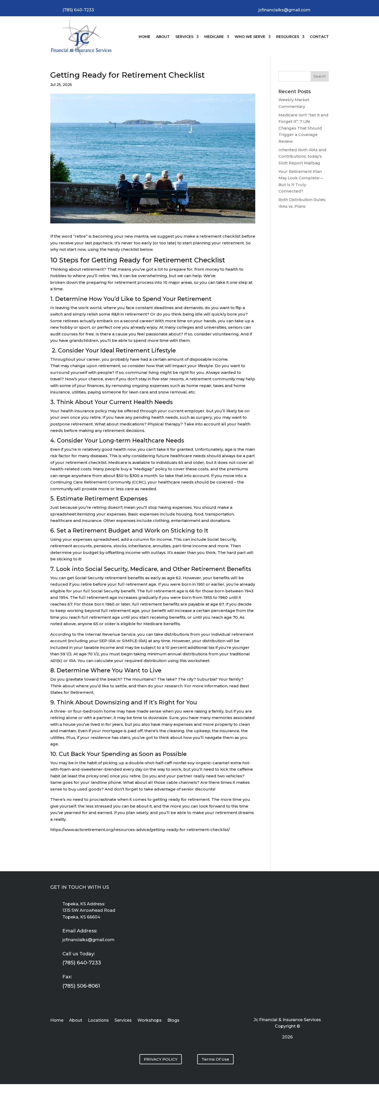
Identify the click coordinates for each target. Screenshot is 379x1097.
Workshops (149, 1021)
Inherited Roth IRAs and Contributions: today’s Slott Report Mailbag (302, 156)
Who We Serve (250, 36)
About (163, 36)
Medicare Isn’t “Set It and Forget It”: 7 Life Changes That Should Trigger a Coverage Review (303, 128)
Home (144, 36)
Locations (98, 1021)
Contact (319, 36)
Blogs (173, 1021)
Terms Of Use (215, 1059)
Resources (287, 36)
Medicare (214, 36)
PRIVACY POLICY (160, 1059)
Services (184, 36)
